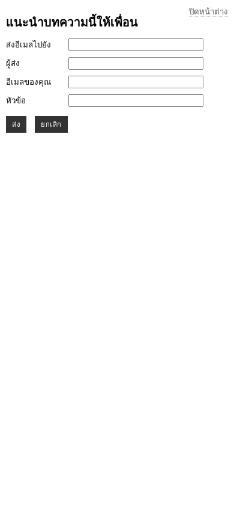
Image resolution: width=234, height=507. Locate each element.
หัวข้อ (16, 100)
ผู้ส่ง (13, 63)
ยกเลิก (51, 124)
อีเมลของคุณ (28, 82)
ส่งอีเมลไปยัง (28, 44)
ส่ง (16, 124)
